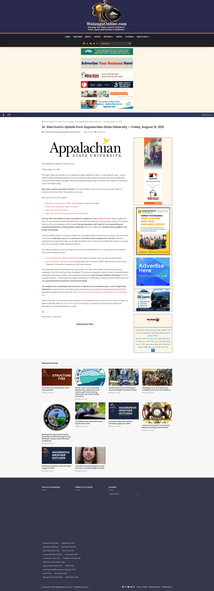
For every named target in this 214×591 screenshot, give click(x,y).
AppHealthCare (67, 543)
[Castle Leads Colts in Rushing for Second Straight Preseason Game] (124, 377)
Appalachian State (85, 324)
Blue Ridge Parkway (51, 550)
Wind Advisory (72, 577)
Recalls (47, 573)
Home (67, 37)
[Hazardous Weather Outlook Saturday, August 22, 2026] (124, 410)
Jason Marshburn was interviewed (59, 261)
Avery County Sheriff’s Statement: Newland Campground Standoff (156, 426)
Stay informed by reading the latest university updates (67, 213)
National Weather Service (52, 566)
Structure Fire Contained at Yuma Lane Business (55, 389)
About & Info (142, 37)
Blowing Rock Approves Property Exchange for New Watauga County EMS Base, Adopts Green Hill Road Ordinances (56, 437)
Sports (97, 37)
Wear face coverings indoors (57, 210)
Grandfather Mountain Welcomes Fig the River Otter (89, 422)
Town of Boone (60, 573)
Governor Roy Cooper (51, 558)
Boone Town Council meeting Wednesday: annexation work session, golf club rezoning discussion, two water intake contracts (87, 392)
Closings (130, 37)
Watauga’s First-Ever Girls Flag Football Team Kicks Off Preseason (156, 389)
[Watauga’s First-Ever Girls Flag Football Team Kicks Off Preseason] (157, 377)
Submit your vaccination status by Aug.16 (62, 207)
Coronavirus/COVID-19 (52, 554)
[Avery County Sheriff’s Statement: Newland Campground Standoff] (157, 412)
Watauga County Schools (53, 577)
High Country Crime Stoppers (54, 562)
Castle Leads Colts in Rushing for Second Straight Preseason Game (123, 389)
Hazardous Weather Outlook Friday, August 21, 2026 (56, 467)
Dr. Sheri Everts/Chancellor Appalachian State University (61, 132)
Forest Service (71, 554)
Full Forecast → (207, 115)
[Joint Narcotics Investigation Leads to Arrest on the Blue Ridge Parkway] (90, 455)
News (87, 37)
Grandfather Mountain (72, 558)
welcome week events (69, 303)
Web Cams (77, 37)
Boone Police (68, 550)
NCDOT (69, 566)
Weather (107, 37)
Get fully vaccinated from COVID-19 (59, 203)
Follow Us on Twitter (84, 487)
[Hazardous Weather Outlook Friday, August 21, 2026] (57, 455)
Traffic (119, 37)
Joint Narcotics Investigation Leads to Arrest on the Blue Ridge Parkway (90, 467)
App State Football (50, 547)
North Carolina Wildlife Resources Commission (59, 569)
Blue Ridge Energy (68, 547)
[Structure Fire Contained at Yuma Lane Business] (57, 377)
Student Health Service (101, 218)
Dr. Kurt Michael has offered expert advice (62, 258)
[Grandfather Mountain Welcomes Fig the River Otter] (90, 410)
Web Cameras (154, 587)
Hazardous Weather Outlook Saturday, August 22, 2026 (120, 422)
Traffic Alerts (166, 587)
